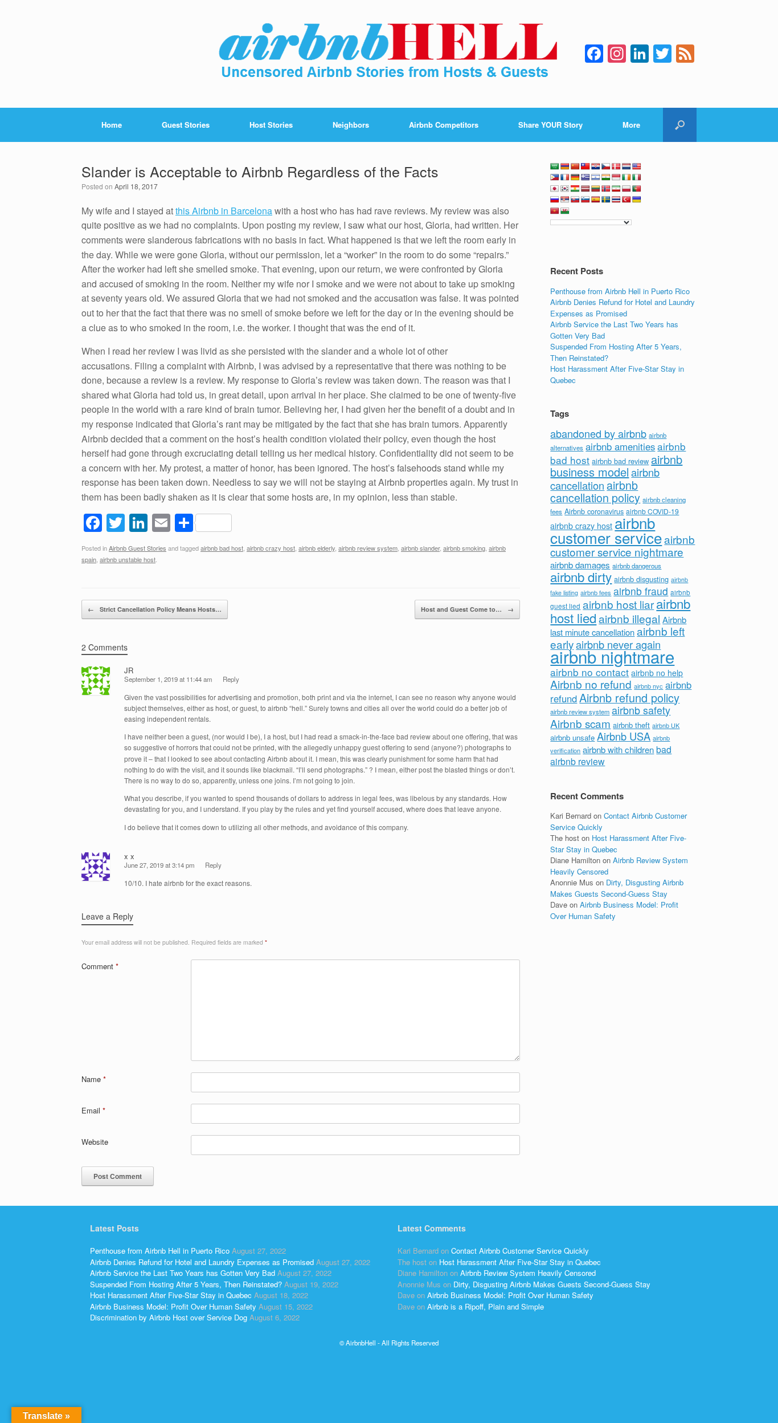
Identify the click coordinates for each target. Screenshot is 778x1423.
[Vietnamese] (554, 211)
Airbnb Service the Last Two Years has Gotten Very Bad (182, 1272)
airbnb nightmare (612, 656)
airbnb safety (641, 709)
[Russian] (554, 200)
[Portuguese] (636, 189)
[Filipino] (554, 177)
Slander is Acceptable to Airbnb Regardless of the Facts (260, 171)
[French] (565, 177)
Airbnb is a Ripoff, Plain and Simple (485, 1306)
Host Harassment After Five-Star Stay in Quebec (171, 1295)
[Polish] (626, 189)
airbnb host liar (618, 604)
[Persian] (616, 189)
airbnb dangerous (636, 565)
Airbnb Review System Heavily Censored (528, 1272)
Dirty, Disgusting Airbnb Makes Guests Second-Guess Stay (616, 888)
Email (93, 1110)
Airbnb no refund (591, 684)
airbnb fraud (640, 591)
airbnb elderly (316, 547)
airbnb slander (420, 547)
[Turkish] (626, 200)
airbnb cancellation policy (595, 491)
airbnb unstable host (127, 559)
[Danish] (616, 166)
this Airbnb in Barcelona (223, 210)
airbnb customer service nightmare (622, 545)
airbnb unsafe (572, 737)
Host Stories (271, 124)
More (631, 124)
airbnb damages (580, 565)
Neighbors (351, 124)
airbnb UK (665, 725)
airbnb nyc (648, 685)
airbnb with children (618, 749)
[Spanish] (595, 200)
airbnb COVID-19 (652, 511)
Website (94, 1141)
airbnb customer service (606, 530)
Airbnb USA (623, 736)
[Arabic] (554, 166)
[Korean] (565, 189)
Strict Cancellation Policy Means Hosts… (155, 609)
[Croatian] (595, 166)
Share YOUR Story (550, 124)
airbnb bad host (221, 547)
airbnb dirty (581, 576)
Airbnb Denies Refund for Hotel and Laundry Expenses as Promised (622, 307)
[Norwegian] (606, 189)
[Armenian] (565, 166)
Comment (99, 966)
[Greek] (585, 177)
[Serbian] (565, 200)
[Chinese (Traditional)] (585, 166)
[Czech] (606, 166)
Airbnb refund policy (629, 697)
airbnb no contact (589, 672)
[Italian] (636, 177)
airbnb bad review (620, 461)
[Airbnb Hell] (389, 54)
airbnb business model (616, 466)
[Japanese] (554, 189)
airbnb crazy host (271, 547)
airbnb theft (631, 724)
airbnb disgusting (641, 579)
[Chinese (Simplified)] (575, 166)
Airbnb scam (580, 723)
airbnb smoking (464, 547)
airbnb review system (368, 547)
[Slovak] (575, 200)
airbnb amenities (620, 446)
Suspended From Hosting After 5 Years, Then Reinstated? (186, 1284)
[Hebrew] (595, 177)
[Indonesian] (616, 177)
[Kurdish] (575, 189)
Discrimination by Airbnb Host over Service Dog (168, 1317)
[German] (575, 177)
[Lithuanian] (595, 189)
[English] (636, 166)
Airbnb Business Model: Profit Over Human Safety (614, 910)
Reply (231, 679)
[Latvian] (585, 189)
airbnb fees (595, 592)
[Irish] (626, 177)
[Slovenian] (585, 200)
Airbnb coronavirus (594, 511)
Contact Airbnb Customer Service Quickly (520, 1250)
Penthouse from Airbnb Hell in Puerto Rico (620, 291)
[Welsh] (565, 211)
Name (93, 1079)
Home (111, 124)
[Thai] (616, 200)
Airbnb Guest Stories (137, 547)
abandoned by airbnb (598, 433)
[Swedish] (606, 200)
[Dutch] (626, 166)
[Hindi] (606, 177)
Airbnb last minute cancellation (618, 626)
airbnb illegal (629, 618)
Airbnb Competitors (443, 124)
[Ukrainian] (636, 200)
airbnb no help (657, 672)
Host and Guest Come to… (467, 609)
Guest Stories (186, 124)
